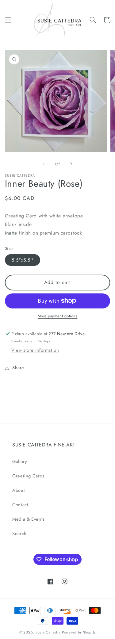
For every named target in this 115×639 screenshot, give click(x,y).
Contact (20, 504)
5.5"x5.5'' (23, 260)
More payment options (58, 316)
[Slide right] (71, 163)
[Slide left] (43, 163)
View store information (35, 350)
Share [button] (18, 367)
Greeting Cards (28, 476)
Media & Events (28, 519)
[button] (8, 20)
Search (19, 533)
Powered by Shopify (79, 632)
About (18, 490)
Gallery (19, 461)
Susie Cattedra (48, 632)
